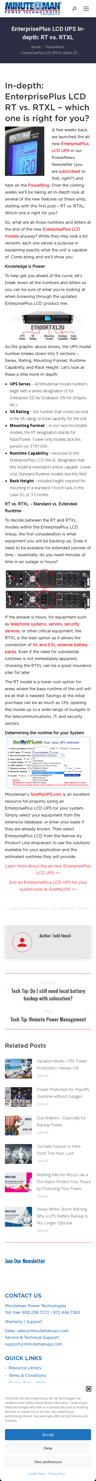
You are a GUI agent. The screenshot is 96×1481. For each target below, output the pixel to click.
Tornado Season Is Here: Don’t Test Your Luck (59, 1150)
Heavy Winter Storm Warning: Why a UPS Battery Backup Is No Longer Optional (62, 1216)
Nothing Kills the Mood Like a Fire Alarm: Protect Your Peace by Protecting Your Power (64, 1181)
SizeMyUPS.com (46, 794)
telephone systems (28, 624)
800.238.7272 (35, 1313)
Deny (48, 1448)
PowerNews (32, 908)
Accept (48, 1435)
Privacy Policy (56, 1474)
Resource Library (25, 1368)
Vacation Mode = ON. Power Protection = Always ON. (62, 1064)
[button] (88, 1388)
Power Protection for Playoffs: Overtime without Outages (63, 1093)
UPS (46, 908)
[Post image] (18, 1069)
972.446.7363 (66, 1313)
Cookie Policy (36, 1474)
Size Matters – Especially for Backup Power (61, 1121)
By (63, 908)
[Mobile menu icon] (86, 9)
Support (34, 1322)
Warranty (14, 1322)
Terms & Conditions (27, 1376)
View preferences (48, 1462)
